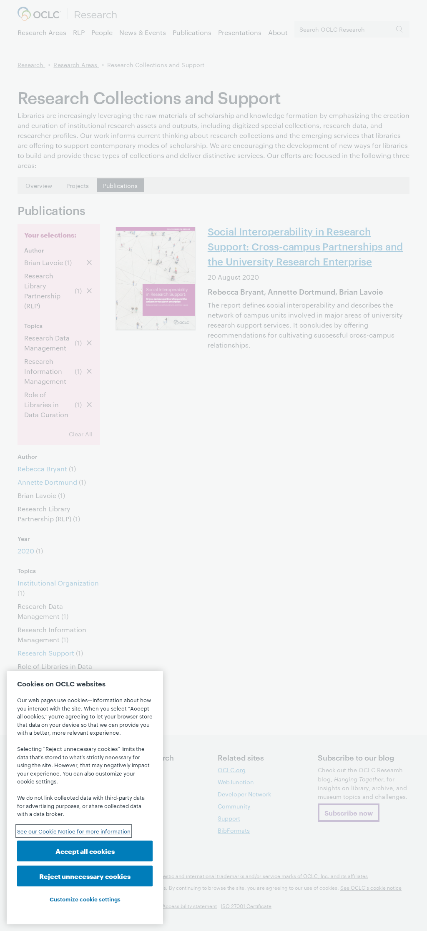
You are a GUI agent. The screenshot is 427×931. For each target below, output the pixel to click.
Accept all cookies (85, 851)
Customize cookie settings (85, 899)
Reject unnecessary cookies (85, 876)
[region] (85, 797)
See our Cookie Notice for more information (74, 831)
